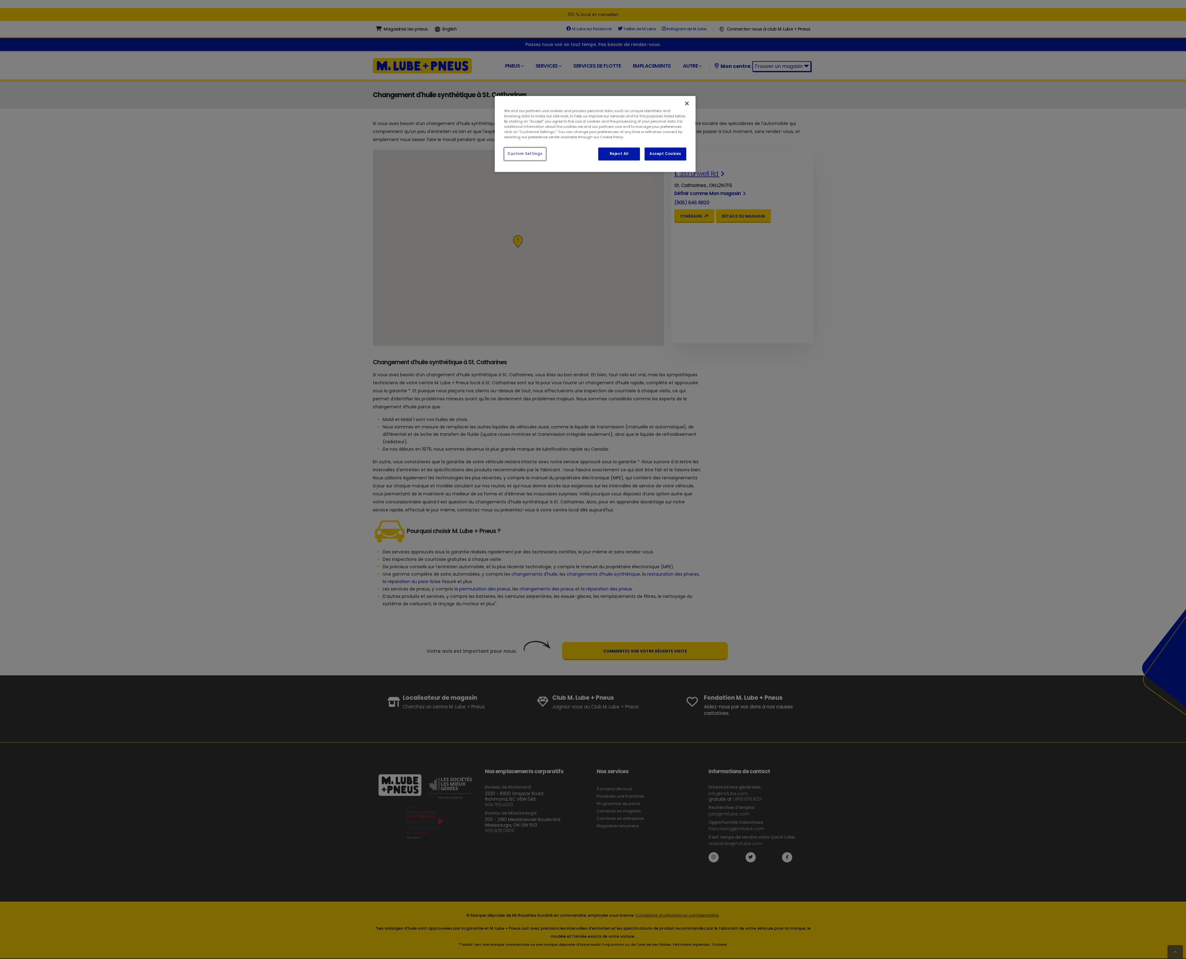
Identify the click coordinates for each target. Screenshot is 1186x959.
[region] (595, 134)
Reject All (619, 153)
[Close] (687, 103)
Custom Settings (525, 153)
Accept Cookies (665, 153)
